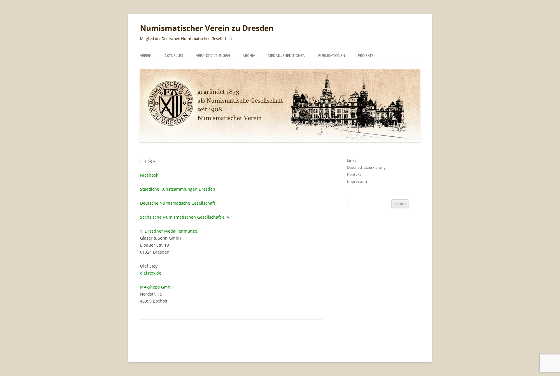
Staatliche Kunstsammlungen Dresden (177, 189)
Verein (146, 55)
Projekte (366, 55)
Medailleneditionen (286, 55)
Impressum (357, 181)
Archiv (249, 55)
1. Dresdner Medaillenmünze (168, 231)
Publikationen (331, 55)
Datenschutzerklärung (366, 167)
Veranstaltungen (213, 55)
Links (351, 160)
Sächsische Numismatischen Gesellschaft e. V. (185, 217)
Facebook (149, 175)
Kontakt (354, 174)
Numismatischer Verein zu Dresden (207, 28)
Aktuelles (173, 55)
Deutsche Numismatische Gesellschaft (177, 203)
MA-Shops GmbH (156, 287)
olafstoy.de (150, 273)
